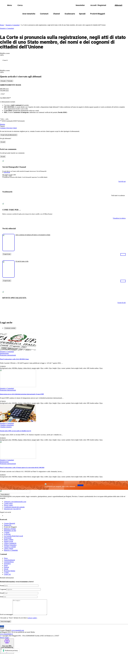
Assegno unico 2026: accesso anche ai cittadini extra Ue (15, 431)
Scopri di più (7, 172)
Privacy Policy (4, 637)
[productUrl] (8, 250)
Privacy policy (8, 505)
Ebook (6, 569)
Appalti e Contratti (10, 547)
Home (2, 25)
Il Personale (7, 538)
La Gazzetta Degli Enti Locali (13, 536)
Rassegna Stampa (9, 571)
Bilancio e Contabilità (11, 550)
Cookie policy (8, 503)
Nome (2, 585)
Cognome (3, 589)
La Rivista (7, 534)
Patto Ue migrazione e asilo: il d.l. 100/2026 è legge (14, 359)
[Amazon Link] (123, 254)
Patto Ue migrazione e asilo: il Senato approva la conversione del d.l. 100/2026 (22, 467)
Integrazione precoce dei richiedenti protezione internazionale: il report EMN (22, 394)
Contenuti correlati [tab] (10, 328)
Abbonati (80, 485)
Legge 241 (7, 574)
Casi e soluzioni (89, 18)
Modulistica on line (10, 530)
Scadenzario (70, 14)
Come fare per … (24, 18)
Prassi (6, 565)
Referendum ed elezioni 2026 (110, 18)
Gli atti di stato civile (21, 261)
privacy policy (32, 618)
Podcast (6, 567)
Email (2, 593)
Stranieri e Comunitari (13, 25)
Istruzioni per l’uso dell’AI (12, 509)
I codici (6, 572)
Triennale (9, 81)
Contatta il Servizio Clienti (8, 128)
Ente (1, 597)
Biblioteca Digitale (10, 529)
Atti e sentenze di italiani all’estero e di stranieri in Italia (32, 235)
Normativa (7, 563)
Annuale (3, 81)
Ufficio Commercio (10, 543)
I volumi (6, 532)
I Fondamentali (73, 18)
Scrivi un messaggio (6, 614)
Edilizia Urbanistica (10, 545)
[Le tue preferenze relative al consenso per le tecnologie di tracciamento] (10, 650)
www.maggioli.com (17, 630)
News (6, 558)
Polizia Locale (8, 541)
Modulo (2, 124)
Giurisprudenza (9, 562)
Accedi (3, 142)
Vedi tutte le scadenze (118, 195)
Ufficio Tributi (8, 548)
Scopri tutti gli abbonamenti (9, 135)
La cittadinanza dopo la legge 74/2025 (49, 18)
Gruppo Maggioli (9, 523)
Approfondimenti (9, 560)
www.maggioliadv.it (6, 634)
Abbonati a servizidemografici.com (15, 501)
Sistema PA (7, 525)
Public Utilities (8, 539)
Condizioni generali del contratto (14, 507)
